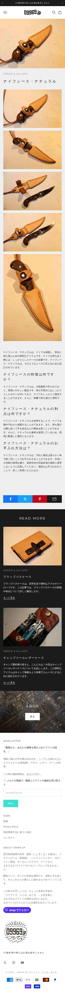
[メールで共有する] (54, 499)
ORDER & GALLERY (15, 74)
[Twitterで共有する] (25, 499)
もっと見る (9, 597)
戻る (32, 716)
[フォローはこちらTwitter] (5, 962)
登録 (10, 803)
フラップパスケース (17, 576)
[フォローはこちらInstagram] (13, 962)
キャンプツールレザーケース (23, 657)
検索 (5, 821)
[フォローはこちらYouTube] (22, 962)
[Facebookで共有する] (10, 499)
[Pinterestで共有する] (40, 499)
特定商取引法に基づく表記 (17, 832)
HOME (6, 815)
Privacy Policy (10, 826)
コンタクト (9, 837)
